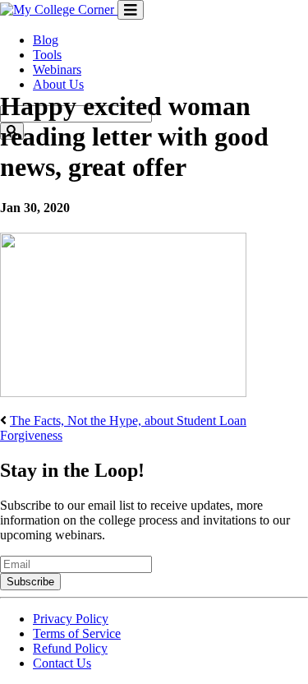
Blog (45, 40)
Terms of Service (77, 633)
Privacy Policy (70, 619)
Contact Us (62, 663)
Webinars (57, 69)
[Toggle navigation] (130, 10)
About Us (58, 84)
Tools (47, 55)
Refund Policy (70, 648)
